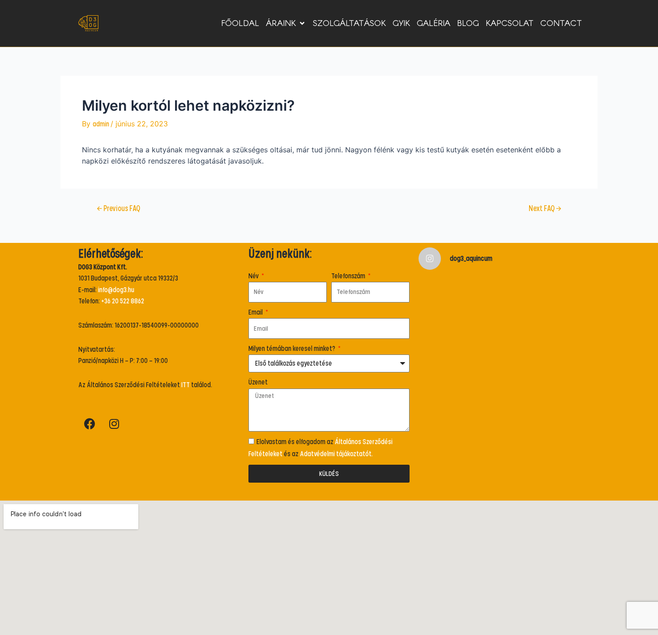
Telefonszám (349, 276)
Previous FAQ (118, 209)
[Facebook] (89, 423)
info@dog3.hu (116, 290)
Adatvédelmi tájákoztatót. (336, 454)
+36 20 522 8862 (122, 301)
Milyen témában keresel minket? (292, 348)
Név (254, 276)
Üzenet (258, 382)
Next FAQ (545, 209)
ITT (185, 385)
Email (256, 312)
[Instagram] (114, 423)
